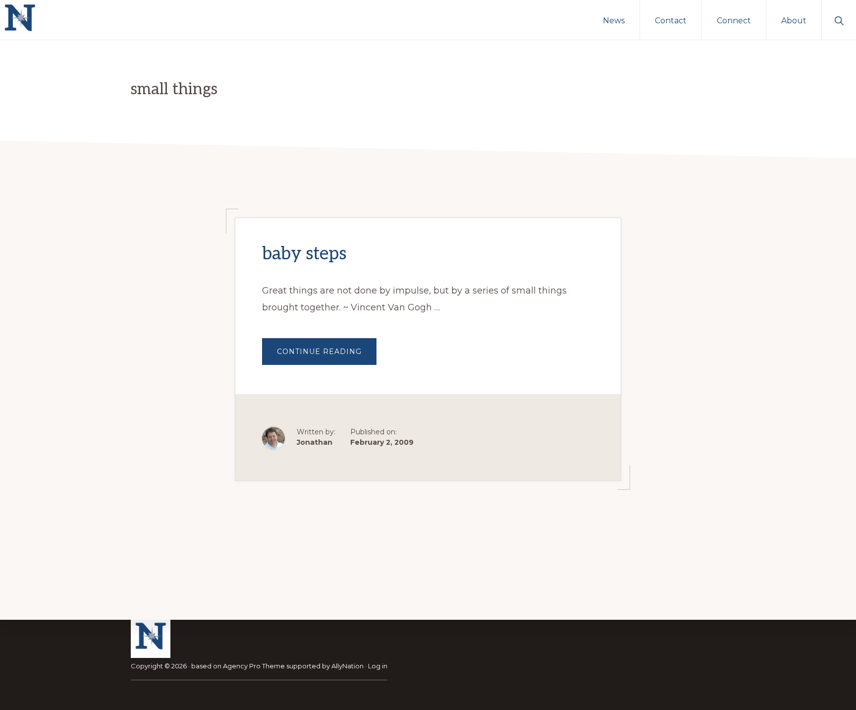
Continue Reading (326, 356)
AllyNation (347, 666)
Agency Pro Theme (254, 666)
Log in (377, 666)
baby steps (304, 254)
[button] (839, 20)
